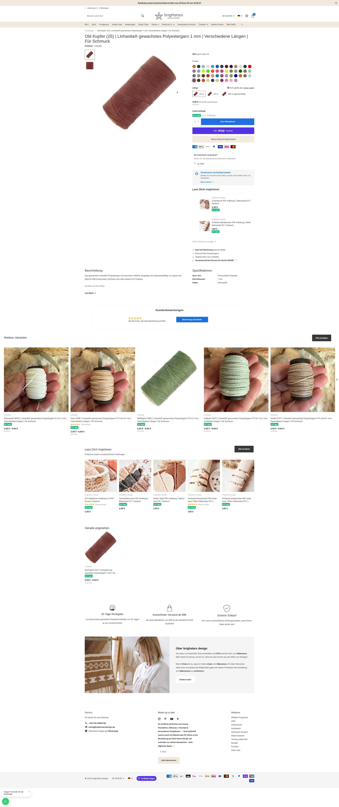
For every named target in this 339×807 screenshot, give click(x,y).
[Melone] (240, 75)
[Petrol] (212, 80)
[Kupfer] (208, 75)
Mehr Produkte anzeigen (203, 241)
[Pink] (226, 80)
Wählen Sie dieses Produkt (196, 204)
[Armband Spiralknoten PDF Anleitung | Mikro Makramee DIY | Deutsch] (205, 226)
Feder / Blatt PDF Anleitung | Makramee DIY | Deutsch (169, 499)
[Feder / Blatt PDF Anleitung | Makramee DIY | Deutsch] (169, 476)
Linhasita (98, 46)
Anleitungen (130, 24)
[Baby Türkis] (212, 66)
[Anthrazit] (198, 66)
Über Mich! (231, 24)
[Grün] (240, 71)
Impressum (236, 728)
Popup (236, 260)
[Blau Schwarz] (222, 66)
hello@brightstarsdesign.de (102, 727)
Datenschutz (236, 725)
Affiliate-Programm (239, 717)
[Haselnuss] (245, 71)
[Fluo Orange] (212, 71)
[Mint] (249, 75)
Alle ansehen (244, 449)
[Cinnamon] (235, 66)
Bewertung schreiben (192, 319)
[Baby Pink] (208, 66)
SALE (94, 24)
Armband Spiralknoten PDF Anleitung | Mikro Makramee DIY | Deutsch (231, 223)
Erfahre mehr (185, 679)
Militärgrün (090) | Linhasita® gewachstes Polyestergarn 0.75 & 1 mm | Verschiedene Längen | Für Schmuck (168, 419)
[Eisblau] (198, 71)
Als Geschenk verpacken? (206, 155)
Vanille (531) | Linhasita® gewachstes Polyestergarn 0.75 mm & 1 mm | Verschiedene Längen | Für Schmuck (301, 419)
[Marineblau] (235, 75)
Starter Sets (117, 24)
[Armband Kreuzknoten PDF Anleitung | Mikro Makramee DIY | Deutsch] (204, 476)
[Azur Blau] (203, 66)
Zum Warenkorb (227, 121)
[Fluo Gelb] (203, 71)
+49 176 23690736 (97, 723)
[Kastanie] (203, 75)
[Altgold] (194, 66)
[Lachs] (212, 75)
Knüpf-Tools (143, 24)
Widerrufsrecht (237, 735)
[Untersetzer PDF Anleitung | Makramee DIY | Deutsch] (205, 204)
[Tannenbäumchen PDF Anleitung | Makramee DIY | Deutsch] (135, 476)
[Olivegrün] (198, 80)
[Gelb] (226, 71)
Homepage (89, 31)
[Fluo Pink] (217, 71)
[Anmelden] (246, 16)
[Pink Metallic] (231, 80)
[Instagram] (159, 719)
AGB (233, 721)
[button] (199, 119)
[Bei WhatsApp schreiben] (5, 801)
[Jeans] (194, 75)
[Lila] (226, 75)
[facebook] (178, 719)
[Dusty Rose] (194, 71)
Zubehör (202, 24)
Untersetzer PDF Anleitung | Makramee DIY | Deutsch (231, 202)
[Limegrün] (231, 75)
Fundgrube (104, 24)
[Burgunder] (226, 66)
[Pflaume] (222, 80)
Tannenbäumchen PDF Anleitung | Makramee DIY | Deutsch (134, 499)
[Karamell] (198, 75)
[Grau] (235, 71)
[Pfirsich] (217, 80)
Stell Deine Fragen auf (103, 731)
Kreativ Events (217, 24)
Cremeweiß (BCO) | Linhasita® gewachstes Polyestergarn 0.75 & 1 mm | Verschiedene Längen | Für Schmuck (35, 419)
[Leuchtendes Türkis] (217, 75)
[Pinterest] (165, 719)
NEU (87, 24)
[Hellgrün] (249, 71)
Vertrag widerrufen (239, 739)
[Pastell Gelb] (208, 80)
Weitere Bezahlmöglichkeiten (223, 139)
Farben (195, 61)
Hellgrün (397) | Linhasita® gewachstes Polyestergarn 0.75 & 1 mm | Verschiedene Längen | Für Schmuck (236, 419)
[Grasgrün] (231, 71)
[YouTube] (171, 719)
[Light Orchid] (222, 75)
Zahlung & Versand (239, 732)
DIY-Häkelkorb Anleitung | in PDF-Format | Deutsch (100, 499)
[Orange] (203, 80)
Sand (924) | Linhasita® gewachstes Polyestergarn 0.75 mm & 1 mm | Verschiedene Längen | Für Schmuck (101, 419)
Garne (154, 24)
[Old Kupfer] (194, 80)
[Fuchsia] (222, 71)
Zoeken (142, 16)
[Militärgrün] (245, 75)
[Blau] (217, 66)
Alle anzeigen (322, 338)
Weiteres (235, 712)
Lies (89, 293)
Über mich (235, 750)
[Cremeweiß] (240, 66)
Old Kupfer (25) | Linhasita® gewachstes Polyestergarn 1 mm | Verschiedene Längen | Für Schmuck (100, 571)
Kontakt (234, 743)
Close (336, 3)
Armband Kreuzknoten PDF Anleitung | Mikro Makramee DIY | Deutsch (202, 500)
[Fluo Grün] (208, 71)
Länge (223, 88)
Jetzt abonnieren (169, 760)
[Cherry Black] (231, 66)
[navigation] (90, 55)
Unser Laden (248, 88)
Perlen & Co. (167, 24)
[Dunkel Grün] (245, 66)
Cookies (234, 746)
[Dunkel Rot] (249, 66)
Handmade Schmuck (187, 24)
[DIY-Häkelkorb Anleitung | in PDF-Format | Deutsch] (101, 476)
